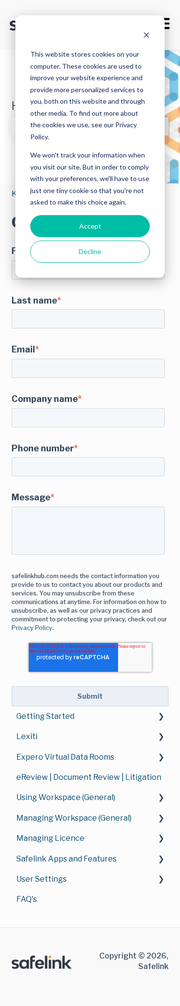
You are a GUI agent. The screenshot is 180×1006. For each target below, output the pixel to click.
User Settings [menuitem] (41, 879)
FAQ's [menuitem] (26, 899)
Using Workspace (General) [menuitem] (65, 797)
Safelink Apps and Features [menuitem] (66, 858)
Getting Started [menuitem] (45, 716)
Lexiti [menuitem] (26, 736)
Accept (90, 226)
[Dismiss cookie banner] (146, 36)
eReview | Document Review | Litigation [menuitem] (88, 777)
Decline (90, 251)
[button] (160, 717)
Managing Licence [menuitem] (50, 838)
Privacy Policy (32, 627)
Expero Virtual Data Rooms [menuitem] (65, 757)
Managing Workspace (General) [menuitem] (74, 818)
